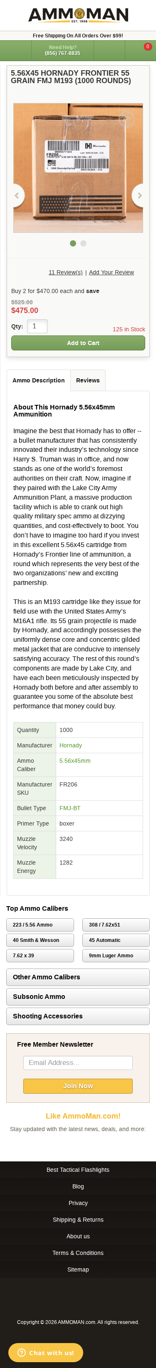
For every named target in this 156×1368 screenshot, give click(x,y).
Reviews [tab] (88, 380)
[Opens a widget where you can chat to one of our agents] (45, 1353)
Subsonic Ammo (39, 996)
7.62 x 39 (23, 956)
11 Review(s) (66, 272)
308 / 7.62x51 (104, 925)
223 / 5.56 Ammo (32, 925)
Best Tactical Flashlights (78, 1169)
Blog (78, 1186)
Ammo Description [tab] (38, 380)
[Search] (109, 51)
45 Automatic (105, 940)
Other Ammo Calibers (46, 977)
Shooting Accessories (48, 1016)
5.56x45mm (75, 760)
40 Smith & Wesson (36, 940)
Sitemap (78, 1269)
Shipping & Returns (78, 1219)
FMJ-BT (70, 808)
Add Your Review (111, 272)
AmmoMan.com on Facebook (76, 1145)
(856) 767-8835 (62, 53)
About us (78, 1236)
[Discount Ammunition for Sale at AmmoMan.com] (78, 15)
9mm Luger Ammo (111, 956)
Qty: (17, 326)
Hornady (70, 745)
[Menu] (15, 50)
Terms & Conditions (78, 1253)
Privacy (78, 1203)
